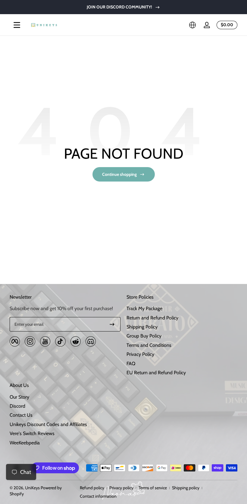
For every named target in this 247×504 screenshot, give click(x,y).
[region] (123, 7)
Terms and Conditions (149, 345)
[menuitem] (182, 308)
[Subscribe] (112, 324)
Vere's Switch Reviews (32, 433)
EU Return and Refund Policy (156, 372)
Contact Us (21, 415)
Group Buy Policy (144, 336)
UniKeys (32, 487)
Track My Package (144, 308)
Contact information (98, 496)
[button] (192, 25)
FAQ (131, 363)
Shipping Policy (142, 327)
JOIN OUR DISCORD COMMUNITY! (119, 7)
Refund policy (92, 487)
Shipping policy (185, 487)
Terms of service (153, 487)
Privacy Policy (140, 354)
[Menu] (17, 25)
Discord (17, 406)
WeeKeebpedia (25, 443)
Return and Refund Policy (152, 318)
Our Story (19, 397)
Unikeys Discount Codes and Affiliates (48, 424)
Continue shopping (119, 174)
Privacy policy (121, 487)
